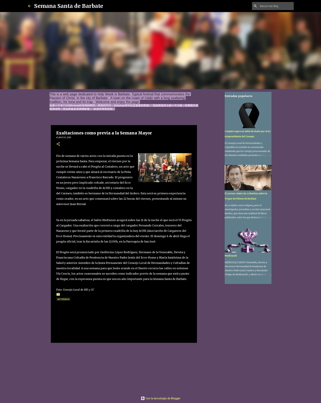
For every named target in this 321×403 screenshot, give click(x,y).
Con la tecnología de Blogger (162, 398)
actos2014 (63, 299)
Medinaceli (231, 255)
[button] (58, 144)
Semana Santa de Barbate (68, 6)
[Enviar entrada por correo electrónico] (58, 295)
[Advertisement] (123, 367)
